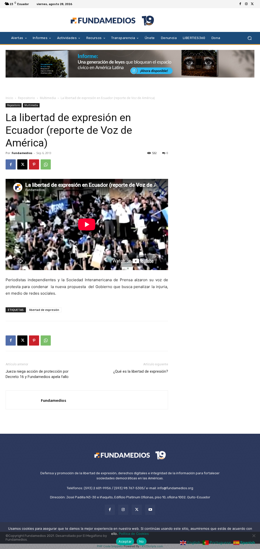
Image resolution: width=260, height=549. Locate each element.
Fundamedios (22, 153)
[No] (253, 535)
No (141, 541)
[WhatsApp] (46, 164)
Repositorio (26, 98)
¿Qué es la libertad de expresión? (140, 371)
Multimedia (48, 98)
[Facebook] (240, 4)
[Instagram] (246, 4)
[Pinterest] (34, 164)
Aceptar (125, 541)
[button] (249, 38)
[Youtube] (150, 510)
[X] (252, 4)
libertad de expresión (44, 310)
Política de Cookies (134, 534)
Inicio (9, 98)
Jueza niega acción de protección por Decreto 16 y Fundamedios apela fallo (37, 374)
